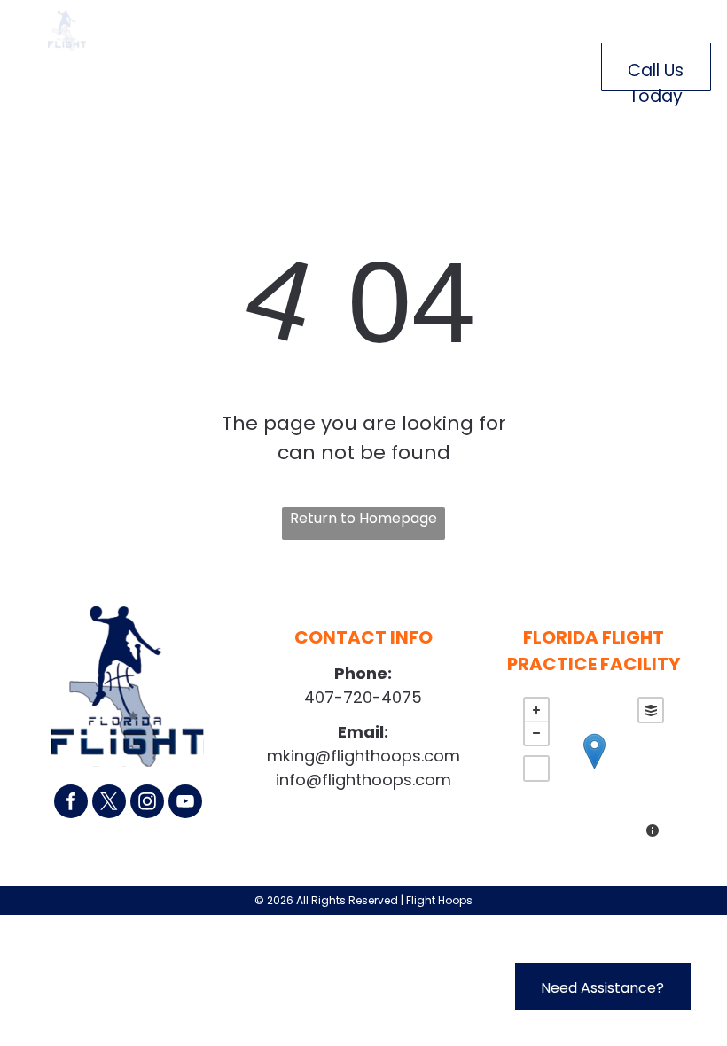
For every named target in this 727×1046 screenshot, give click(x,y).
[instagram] (147, 803)
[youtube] (185, 803)
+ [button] (536, 710)
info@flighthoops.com (363, 780)
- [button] (536, 733)
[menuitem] (202, 63)
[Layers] (650, 710)
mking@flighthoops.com (363, 756)
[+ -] (593, 769)
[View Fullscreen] (536, 768)
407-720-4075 (363, 697)
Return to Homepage (363, 518)
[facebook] (71, 803)
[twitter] (109, 803)
